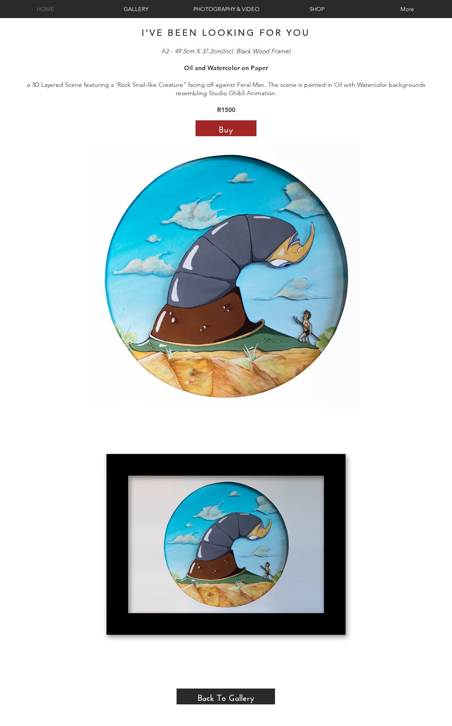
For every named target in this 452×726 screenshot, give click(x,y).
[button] (226, 276)
